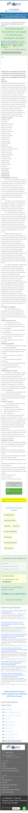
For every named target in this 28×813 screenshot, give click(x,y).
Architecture (8, 728)
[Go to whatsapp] (24, 808)
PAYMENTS (16, 16)
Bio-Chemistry (9, 738)
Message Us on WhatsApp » (15, 492)
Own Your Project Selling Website (9, 768)
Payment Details (5, 787)
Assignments (9, 515)
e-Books (7, 526)
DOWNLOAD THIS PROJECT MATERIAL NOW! (15, 558)
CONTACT (23, 18)
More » (24, 617)
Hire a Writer (4, 782)
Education (7, 22)
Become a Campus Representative (9, 784)
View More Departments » (13, 741)
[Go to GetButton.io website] (24, 811)
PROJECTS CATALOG (9, 14)
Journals (16, 526)
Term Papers (9, 548)
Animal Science (9, 722)
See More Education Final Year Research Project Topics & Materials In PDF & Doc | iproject (14, 694)
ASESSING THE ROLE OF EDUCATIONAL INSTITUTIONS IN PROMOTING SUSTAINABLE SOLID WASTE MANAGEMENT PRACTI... (14, 650)
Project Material (5, 42)
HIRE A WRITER (9, 16)
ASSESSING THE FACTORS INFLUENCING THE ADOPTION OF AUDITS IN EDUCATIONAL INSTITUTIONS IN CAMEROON (13, 663)
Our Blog (4, 763)
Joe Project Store (13, 41)
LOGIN (19, 19)
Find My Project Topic (6, 780)
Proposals (8, 537)
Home (2, 22)
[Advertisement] (17, 63)
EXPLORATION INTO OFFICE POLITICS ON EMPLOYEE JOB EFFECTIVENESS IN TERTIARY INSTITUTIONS (12, 624)
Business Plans (10, 520)
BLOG (15, 19)
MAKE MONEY (10, 18)
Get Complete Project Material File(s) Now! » (11, 52)
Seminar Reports (10, 542)
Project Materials (10, 531)
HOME (2, 14)
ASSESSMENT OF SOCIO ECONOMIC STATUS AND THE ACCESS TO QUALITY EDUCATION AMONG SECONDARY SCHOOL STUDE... (14, 636)
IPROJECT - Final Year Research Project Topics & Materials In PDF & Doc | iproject (14, 800)
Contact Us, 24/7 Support (7, 792)
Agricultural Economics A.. (13, 715)
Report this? (15, 42)
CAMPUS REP (17, 18)
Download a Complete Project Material (10, 770)
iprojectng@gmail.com (10, 755)
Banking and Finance (11, 734)
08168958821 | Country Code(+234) (13, 757)
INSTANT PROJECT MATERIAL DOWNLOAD (15, 49)
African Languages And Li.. (12, 712)
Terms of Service (6, 807)
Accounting (8, 709)
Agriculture (7, 719)
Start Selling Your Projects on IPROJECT (11, 789)
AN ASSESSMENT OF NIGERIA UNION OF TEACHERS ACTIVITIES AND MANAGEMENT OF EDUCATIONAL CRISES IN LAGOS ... (13, 675)
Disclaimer (4, 766)
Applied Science (9, 725)
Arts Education (9, 731)
